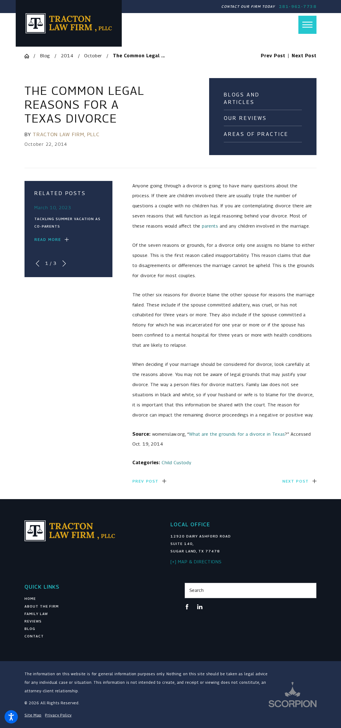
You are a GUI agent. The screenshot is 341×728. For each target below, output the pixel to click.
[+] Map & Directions (196, 561)
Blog (45, 55)
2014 (67, 55)
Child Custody (177, 462)
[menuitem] (90, 598)
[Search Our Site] (309, 590)
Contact (34, 636)
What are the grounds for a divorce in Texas (237, 434)
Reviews (33, 621)
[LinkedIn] (199, 606)
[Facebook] (187, 606)
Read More (47, 239)
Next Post (295, 481)
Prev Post (145, 481)
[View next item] (64, 263)
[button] (11, 716)
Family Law (36, 614)
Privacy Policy (58, 715)
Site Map (33, 715)
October (93, 55)
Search (196, 590)
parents (210, 226)
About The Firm (42, 606)
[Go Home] (29, 56)
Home (30, 598)
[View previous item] (37, 263)
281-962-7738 (297, 6)
